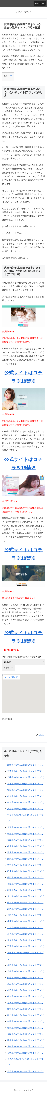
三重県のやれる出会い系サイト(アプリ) (25, 946)
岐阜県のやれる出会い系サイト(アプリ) (25, 902)
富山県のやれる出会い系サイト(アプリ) (25, 884)
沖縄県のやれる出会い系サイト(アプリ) (25, 1071)
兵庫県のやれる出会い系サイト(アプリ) (25, 921)
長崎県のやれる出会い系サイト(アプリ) (25, 1034)
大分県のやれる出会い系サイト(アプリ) (25, 1046)
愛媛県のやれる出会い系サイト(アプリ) (25, 1009)
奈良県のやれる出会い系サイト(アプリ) (25, 934)
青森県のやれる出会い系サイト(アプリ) (25, 771)
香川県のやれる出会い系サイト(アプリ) (25, 1003)
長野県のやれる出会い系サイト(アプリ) (25, 877)
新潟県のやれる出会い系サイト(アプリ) (25, 859)
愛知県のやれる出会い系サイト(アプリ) (25, 896)
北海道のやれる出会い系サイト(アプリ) (25, 765)
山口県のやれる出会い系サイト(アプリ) (25, 990)
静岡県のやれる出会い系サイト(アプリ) (25, 909)
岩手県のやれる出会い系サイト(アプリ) (25, 777)
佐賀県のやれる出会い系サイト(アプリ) (25, 1028)
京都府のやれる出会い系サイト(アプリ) (25, 927)
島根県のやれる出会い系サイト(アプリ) (25, 971)
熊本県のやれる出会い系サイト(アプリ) (25, 1040)
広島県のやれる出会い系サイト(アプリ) (25, 984)
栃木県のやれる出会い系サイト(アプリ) (25, 846)
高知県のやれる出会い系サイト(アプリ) (25, 1015)
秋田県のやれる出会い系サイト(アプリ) (25, 790)
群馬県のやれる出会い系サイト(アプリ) (25, 852)
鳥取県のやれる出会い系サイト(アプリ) (25, 965)
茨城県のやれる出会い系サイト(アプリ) (25, 840)
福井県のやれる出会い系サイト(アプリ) (25, 865)
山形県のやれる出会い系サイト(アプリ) (25, 796)
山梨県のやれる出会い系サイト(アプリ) (25, 890)
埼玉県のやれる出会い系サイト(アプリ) (25, 827)
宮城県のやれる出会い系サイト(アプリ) (25, 784)
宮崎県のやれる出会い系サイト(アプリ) (25, 1053)
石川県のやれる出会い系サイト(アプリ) (25, 871)
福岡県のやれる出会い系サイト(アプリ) (25, 1021)
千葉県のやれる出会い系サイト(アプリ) (25, 834)
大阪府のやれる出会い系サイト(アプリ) (25, 915)
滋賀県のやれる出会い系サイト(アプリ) (25, 940)
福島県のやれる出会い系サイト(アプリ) (25, 802)
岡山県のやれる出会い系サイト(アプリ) (25, 978)
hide (10, 76)
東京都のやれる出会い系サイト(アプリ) (25, 809)
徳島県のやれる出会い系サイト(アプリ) (25, 996)
